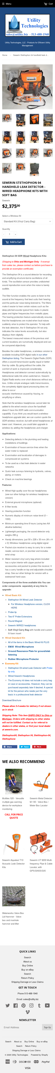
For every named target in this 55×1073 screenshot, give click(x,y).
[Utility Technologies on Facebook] (15, 1006)
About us (27, 961)
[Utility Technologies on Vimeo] (27, 1012)
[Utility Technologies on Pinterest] (23, 1006)
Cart (50, 3)
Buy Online (27, 965)
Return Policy (27, 977)
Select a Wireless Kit (11, 215)
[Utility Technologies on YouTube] (47, 1006)
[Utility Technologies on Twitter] (7, 1006)
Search (27, 957)
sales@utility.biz (31, 999)
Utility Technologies (20, 1054)
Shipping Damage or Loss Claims (27, 981)
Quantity (6, 228)
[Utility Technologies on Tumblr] (39, 1006)
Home (4, 55)
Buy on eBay (27, 969)
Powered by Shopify (39, 1054)
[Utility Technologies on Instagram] (31, 1006)
